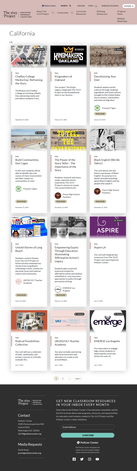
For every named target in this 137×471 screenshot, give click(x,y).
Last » (78, 378)
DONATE (128, 6)
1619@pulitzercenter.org (29, 433)
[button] (92, 6)
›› (69, 378)
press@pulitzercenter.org (29, 453)
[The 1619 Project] (19, 13)
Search (64, 6)
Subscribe (81, 6)
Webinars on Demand (110, 6)
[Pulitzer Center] (49, 17)
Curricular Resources (81, 12)
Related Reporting (122, 19)
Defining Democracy (102, 12)
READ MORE (101, 114)
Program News (121, 12)
